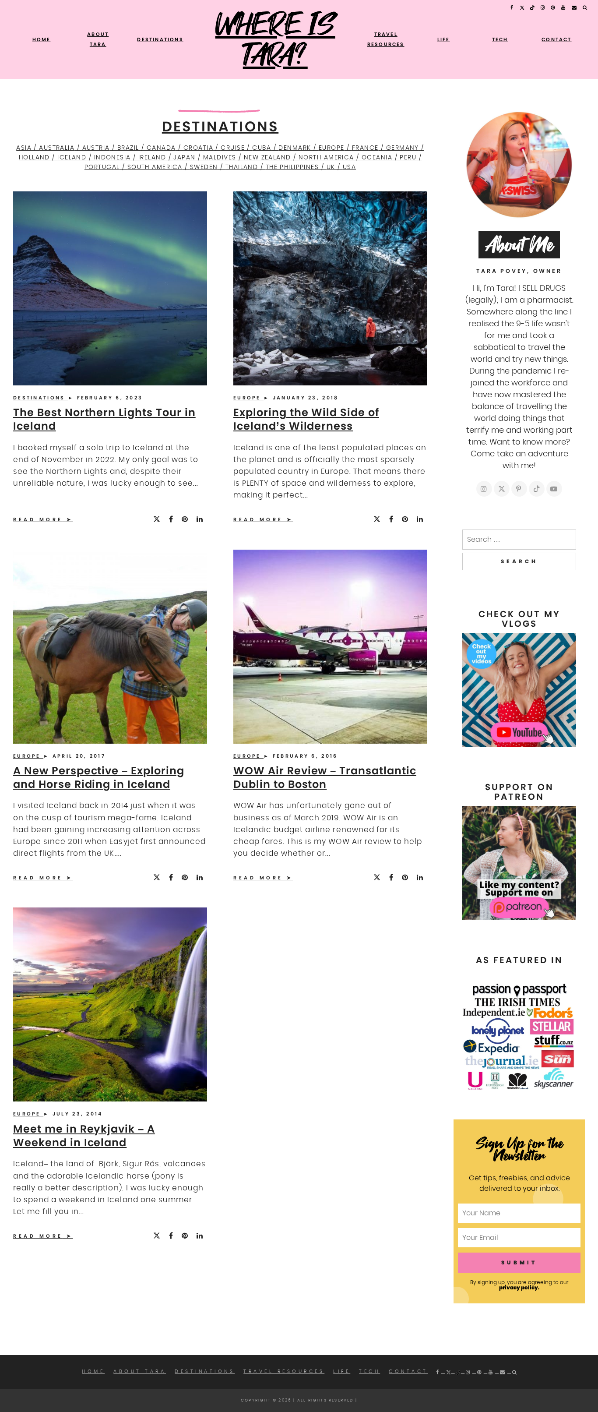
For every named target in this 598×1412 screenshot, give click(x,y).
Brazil (128, 148)
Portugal (102, 167)
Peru (408, 157)
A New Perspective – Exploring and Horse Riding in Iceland (98, 777)
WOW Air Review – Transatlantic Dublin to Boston (324, 777)
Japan (184, 157)
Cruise (233, 148)
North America (326, 157)
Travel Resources (283, 1371)
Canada (161, 148)
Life (443, 39)
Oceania (377, 157)
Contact (556, 39)
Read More (38, 519)
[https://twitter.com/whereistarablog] (502, 489)
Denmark (294, 148)
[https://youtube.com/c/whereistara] (554, 489)
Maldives (219, 157)
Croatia (198, 148)
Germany (402, 148)
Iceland (71, 157)
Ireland (152, 157)
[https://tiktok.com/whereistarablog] (537, 489)
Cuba (261, 148)
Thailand (241, 167)
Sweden (204, 167)
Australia (56, 148)
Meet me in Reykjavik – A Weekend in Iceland (84, 1136)
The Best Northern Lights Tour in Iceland (104, 419)
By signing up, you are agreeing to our (519, 1285)
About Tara (139, 1371)
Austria (96, 148)
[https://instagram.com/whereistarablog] (484, 489)
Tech (500, 39)
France (365, 148)
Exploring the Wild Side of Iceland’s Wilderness (306, 419)
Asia (24, 148)
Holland (34, 157)
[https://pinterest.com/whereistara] (519, 489)
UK (331, 167)
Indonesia (112, 157)
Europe (332, 148)
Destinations (160, 39)
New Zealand (267, 157)
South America (155, 167)
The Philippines (292, 167)
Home (41, 39)
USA (349, 167)
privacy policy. (519, 1287)
